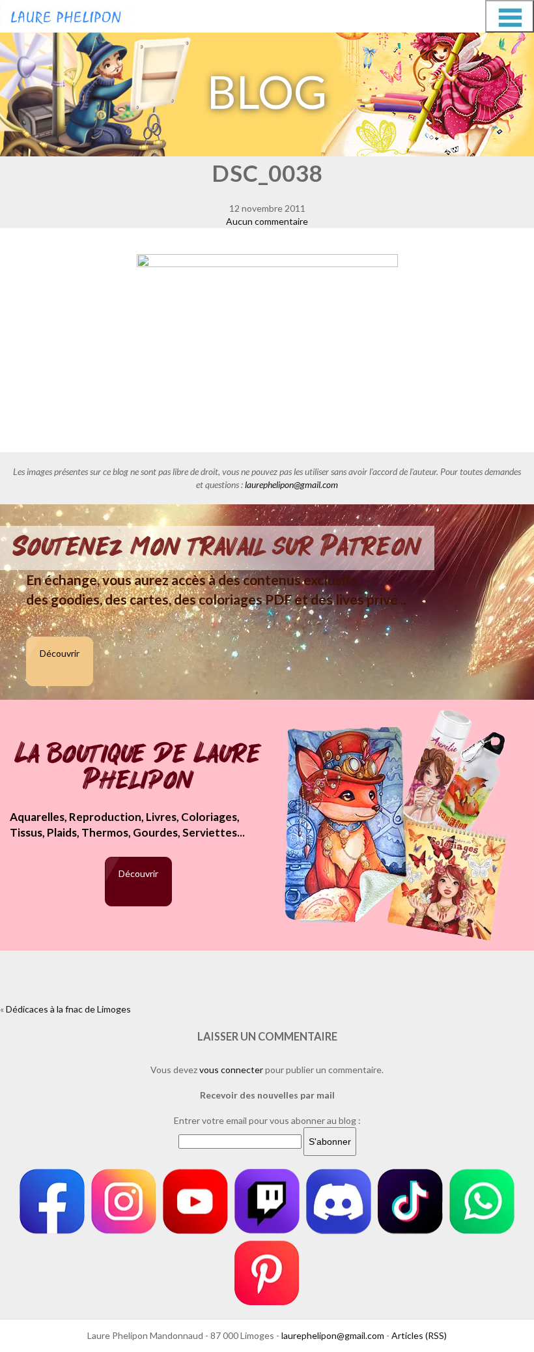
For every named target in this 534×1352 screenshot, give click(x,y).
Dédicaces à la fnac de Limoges (68, 1008)
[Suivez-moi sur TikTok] (410, 1201)
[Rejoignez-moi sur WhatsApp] (481, 1201)
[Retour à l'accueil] (66, 14)
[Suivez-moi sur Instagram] (123, 1201)
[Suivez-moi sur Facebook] (52, 1201)
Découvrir (59, 653)
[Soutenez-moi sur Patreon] (267, 1273)
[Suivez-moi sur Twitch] (267, 1201)
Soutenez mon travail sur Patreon (217, 547)
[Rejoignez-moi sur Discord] (338, 1201)
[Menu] (509, 16)
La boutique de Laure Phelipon (138, 768)
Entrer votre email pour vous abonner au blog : (267, 1120)
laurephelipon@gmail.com (291, 484)
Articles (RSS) (419, 1335)
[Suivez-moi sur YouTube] (195, 1201)
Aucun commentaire (267, 221)
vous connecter (231, 1069)
